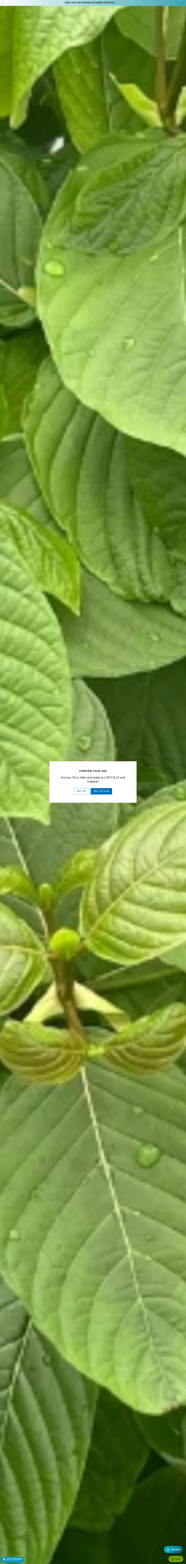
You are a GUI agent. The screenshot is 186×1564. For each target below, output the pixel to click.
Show (12, 1560)
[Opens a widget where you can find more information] (175, 1559)
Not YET (81, 791)
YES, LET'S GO (101, 791)
